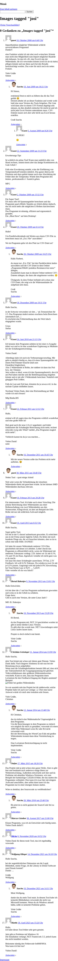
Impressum (4, 960)
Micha (14, 836)
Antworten (10, 80)
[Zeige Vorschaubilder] (10, 25)
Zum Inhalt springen (8, 9)
